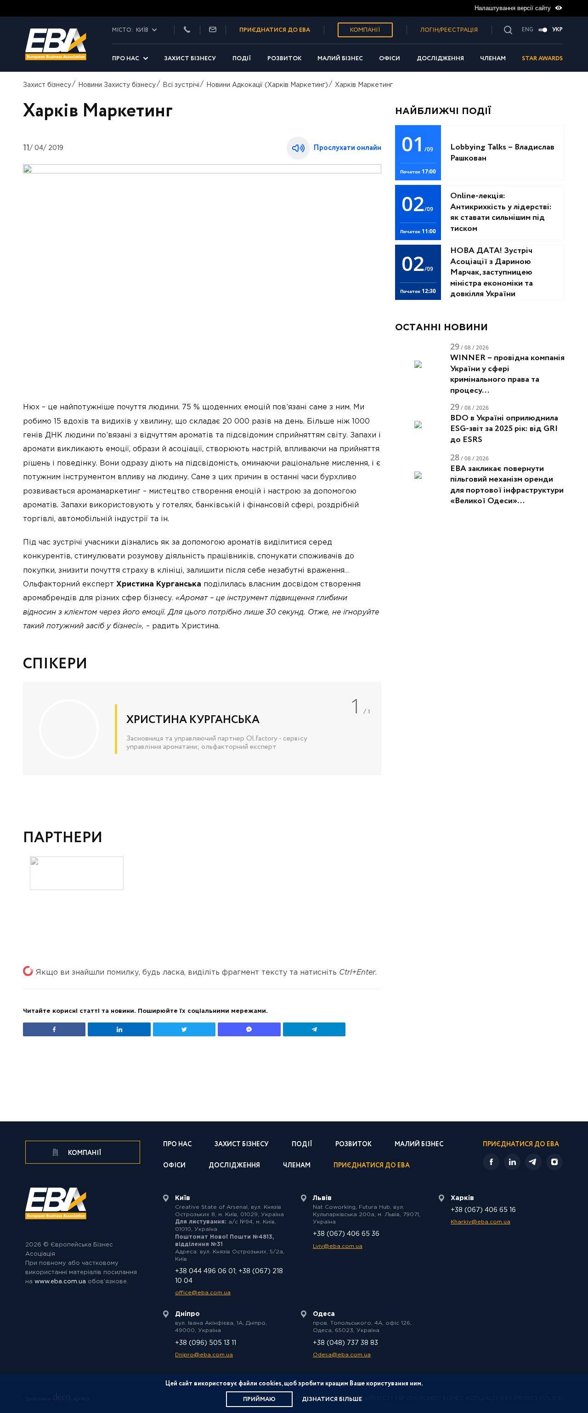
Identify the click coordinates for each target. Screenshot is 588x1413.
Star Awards (542, 58)
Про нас (125, 58)
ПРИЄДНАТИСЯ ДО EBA (274, 30)
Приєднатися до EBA (372, 1166)
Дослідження (440, 58)
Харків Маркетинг (364, 85)
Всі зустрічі (181, 85)
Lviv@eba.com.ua (337, 1246)
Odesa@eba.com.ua (342, 1354)
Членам (493, 58)
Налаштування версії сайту (514, 8)
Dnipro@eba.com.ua (204, 1354)
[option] (202, 728)
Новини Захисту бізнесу (117, 85)
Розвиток (284, 58)
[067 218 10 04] (187, 30)
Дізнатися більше (332, 1399)
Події (241, 58)
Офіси (389, 58)
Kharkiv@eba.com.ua (480, 1221)
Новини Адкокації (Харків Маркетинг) (267, 85)
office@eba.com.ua (203, 1292)
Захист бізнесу (190, 58)
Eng (527, 30)
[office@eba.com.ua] (212, 30)
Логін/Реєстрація (449, 30)
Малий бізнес (340, 58)
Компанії (365, 30)
